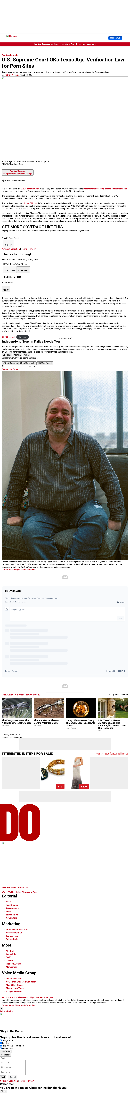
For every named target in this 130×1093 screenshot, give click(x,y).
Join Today (6, 1051)
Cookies (18, 997)
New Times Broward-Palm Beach (21, 982)
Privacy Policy (12, 939)
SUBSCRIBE (10, 270)
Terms (24, 249)
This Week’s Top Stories (13, 1046)
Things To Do (12, 915)
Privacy (32, 249)
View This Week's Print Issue (15, 887)
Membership (12, 967)
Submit (13, 1077)
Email (5, 238)
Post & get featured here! (111, 753)
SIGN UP (8, 245)
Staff (8, 957)
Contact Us (11, 954)
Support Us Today (10, 369)
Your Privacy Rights (44, 997)
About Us (10, 951)
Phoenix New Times (15, 988)
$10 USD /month (10, 363)
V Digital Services (14, 991)
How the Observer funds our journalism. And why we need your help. (65, 44)
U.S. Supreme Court (30, 189)
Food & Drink (12, 905)
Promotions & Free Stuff (17, 929)
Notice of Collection (11, 249)
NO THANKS (23, 270)
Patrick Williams (12, 75)
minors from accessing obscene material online (105, 189)
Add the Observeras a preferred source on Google (17, 172)
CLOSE (6, 290)
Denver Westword (14, 978)
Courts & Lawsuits (10, 55)
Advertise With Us (14, 933)
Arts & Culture (12, 908)
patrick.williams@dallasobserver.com (19, 569)
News (8, 902)
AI (34, 997)
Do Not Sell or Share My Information (18, 1005)
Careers (9, 960)
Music (8, 911)
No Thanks (5, 1055)
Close (3, 1091)
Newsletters (11, 918)
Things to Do (7, 1040)
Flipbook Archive (13, 964)
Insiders (6, 1043)
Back (3, 1077)
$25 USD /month (27, 363)
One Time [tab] (7, 355)
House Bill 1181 (30, 203)
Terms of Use (12, 936)
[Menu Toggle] (3, 38)
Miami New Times (14, 985)
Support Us (115, 38)
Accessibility (27, 997)
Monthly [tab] (17, 355)
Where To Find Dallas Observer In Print (19, 892)
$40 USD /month (44, 363)
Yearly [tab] (26, 355)
